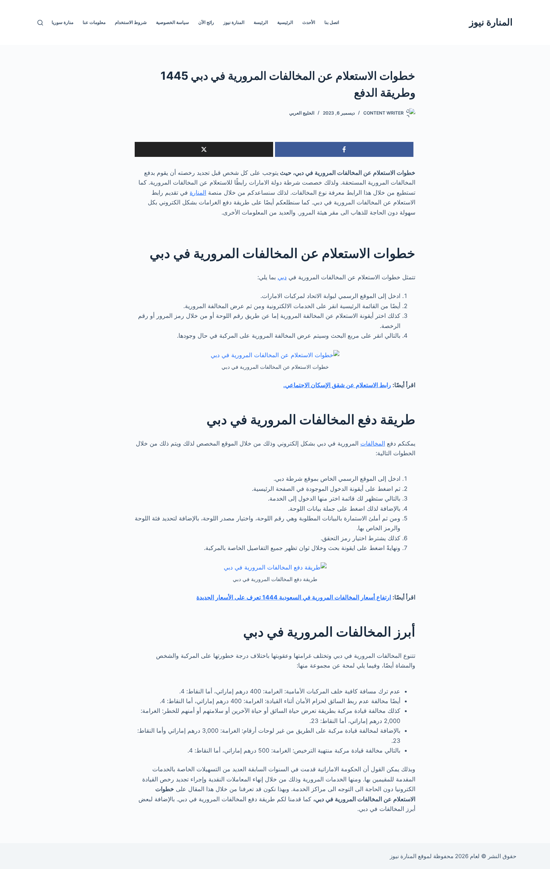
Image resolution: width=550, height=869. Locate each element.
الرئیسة (261, 22)
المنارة (198, 192)
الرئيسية (285, 22)
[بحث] (40, 22)
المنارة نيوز (491, 22)
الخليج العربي (301, 113)
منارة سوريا (62, 22)
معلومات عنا (94, 22)
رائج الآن (206, 22)
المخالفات (372, 443)
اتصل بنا (331, 22)
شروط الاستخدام (131, 22)
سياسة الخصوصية (172, 22)
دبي (282, 277)
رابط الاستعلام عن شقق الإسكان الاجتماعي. (337, 385)
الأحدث (308, 22)
